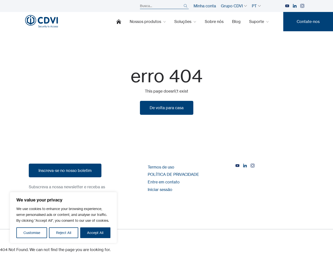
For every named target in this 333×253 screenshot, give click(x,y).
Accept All (95, 233)
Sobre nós (214, 21)
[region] (63, 217)
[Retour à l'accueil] (41, 21)
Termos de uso (161, 167)
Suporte (257, 21)
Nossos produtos (146, 21)
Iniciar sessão (160, 189)
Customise (31, 233)
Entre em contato (164, 181)
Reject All (63, 233)
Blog (236, 21)
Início (118, 21)
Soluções (183, 21)
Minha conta (205, 5)
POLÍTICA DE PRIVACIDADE (173, 174)
